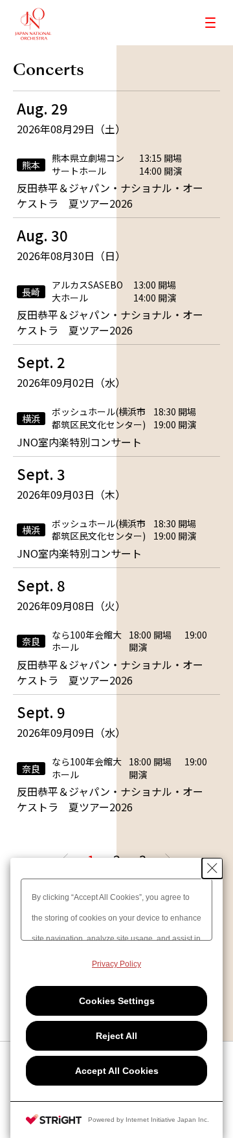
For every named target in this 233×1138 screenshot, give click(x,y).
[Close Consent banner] (212, 868)
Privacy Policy (116, 963)
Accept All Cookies (117, 1071)
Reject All (116, 1036)
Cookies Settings (117, 1001)
